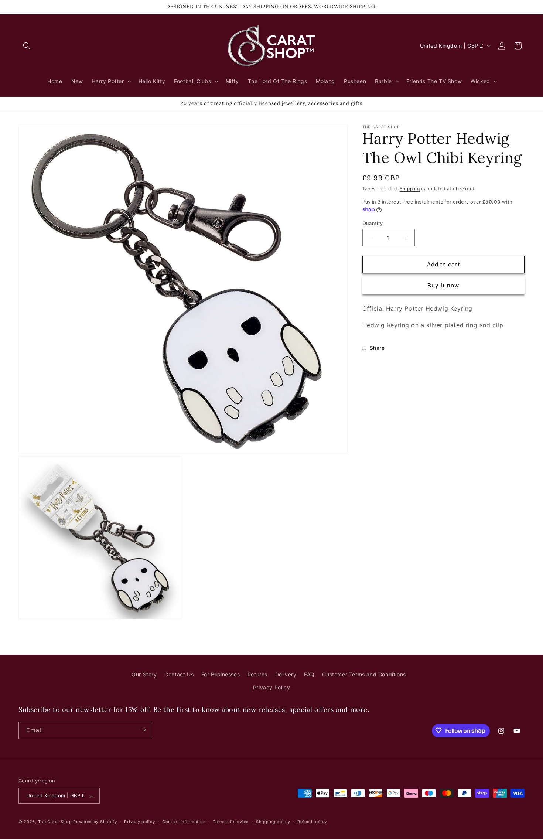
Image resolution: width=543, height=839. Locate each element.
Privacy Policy (271, 688)
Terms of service (231, 822)
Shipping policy (273, 822)
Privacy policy (139, 822)
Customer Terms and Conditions (364, 674)
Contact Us (179, 674)
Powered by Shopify (95, 822)
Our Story (144, 674)
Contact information (183, 822)
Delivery (286, 674)
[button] (26, 46)
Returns (257, 674)
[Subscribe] (143, 730)
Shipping (410, 188)
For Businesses (220, 674)
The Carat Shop (55, 822)
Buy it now (443, 285)
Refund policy (312, 822)
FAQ (309, 674)
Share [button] (377, 348)
